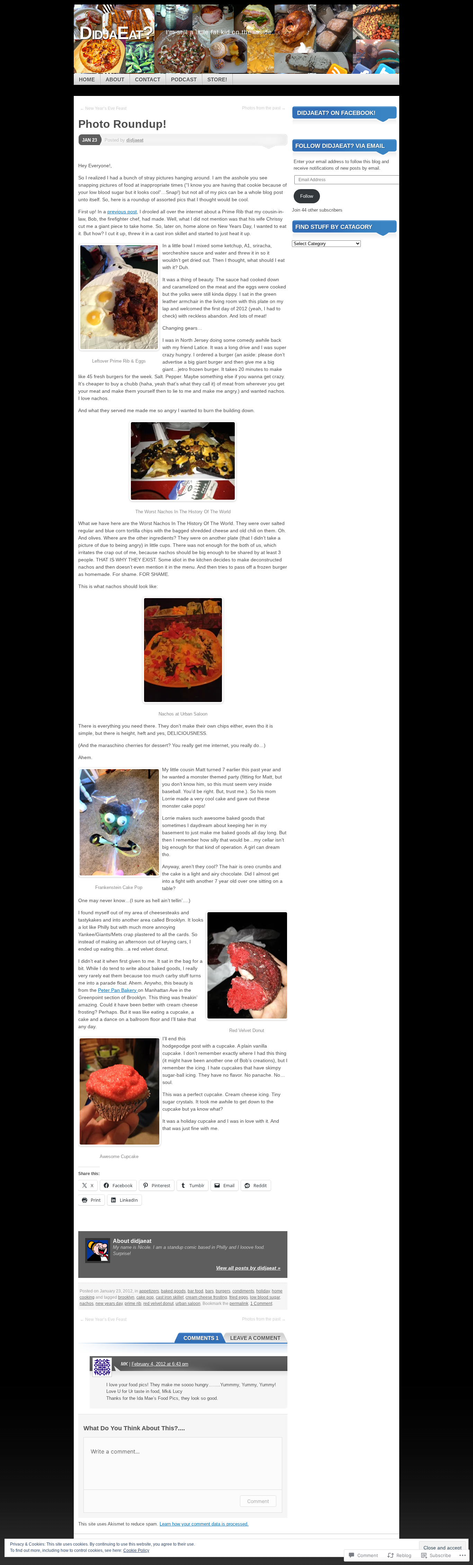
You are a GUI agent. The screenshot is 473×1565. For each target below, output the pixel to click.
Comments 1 (201, 1338)
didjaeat (134, 140)
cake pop (145, 1297)
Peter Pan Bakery (118, 990)
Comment (258, 1501)
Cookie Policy (136, 1550)
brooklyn (126, 1297)
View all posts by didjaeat (248, 1268)
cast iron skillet (170, 1297)
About (115, 79)
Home (87, 79)
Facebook (360, 71)
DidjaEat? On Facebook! (336, 113)
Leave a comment (255, 1338)
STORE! (217, 79)
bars (209, 1291)
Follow (306, 196)
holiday (263, 1291)
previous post (122, 211)
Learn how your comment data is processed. (204, 1524)
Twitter (385, 71)
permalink (239, 1303)
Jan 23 (89, 140)
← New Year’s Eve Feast (103, 108)
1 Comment (261, 1303)
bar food (195, 1291)
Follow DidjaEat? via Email (340, 146)
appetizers (149, 1291)
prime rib (133, 1303)
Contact (147, 79)
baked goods (173, 1291)
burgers (223, 1291)
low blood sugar (265, 1297)
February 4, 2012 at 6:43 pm (160, 1364)
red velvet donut (158, 1303)
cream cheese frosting (206, 1297)
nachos (86, 1303)
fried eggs (238, 1297)
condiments (243, 1291)
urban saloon (188, 1303)
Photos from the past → (264, 108)
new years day (109, 1303)
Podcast (184, 79)
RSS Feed (336, 71)
